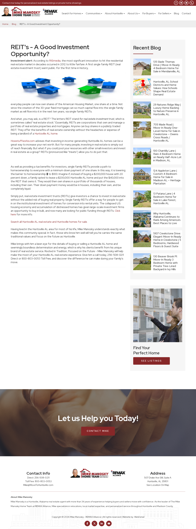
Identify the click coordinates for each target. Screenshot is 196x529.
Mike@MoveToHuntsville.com (38, 485)
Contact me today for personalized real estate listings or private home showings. (42, 3)
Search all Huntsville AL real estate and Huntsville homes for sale (49, 221)
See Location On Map (158, 485)
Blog (176, 13)
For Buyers (148, 13)
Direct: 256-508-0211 (38, 477)
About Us (133, 13)
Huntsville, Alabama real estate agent (47, 501)
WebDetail (139, 517)
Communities (93, 13)
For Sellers (163, 13)
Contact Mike (98, 431)
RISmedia (54, 60)
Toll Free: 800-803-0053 (38, 481)
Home (5, 24)
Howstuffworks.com (23, 141)
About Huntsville (114, 13)
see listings (151, 360)
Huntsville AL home (46, 133)
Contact (186, 13)
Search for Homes (71, 13)
